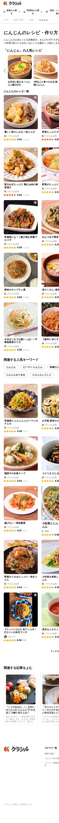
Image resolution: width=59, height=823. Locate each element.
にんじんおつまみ (15, 374)
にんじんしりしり (42, 374)
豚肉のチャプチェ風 (15, 289)
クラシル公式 (13, 136)
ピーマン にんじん (33, 367)
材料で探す (50, 753)
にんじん (11, 367)
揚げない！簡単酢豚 (15, 523)
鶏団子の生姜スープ (15, 473)
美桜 (47, 531)
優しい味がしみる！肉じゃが (19, 131)
